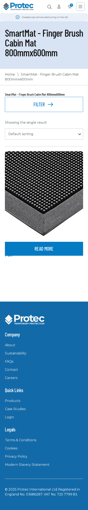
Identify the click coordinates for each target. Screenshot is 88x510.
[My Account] (59, 6)
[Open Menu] (80, 6)
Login (9, 417)
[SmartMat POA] (44, 194)
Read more (44, 249)
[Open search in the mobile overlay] (49, 7)
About (10, 345)
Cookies (11, 448)
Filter (39, 104)
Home (10, 74)
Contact (11, 370)
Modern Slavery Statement (27, 465)
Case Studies (15, 409)
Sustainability (15, 353)
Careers (11, 378)
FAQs (9, 361)
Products (12, 401)
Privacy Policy (16, 456)
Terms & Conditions (20, 440)
